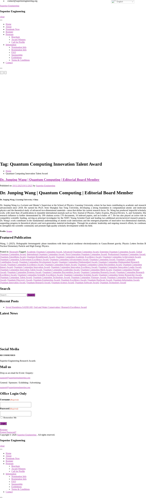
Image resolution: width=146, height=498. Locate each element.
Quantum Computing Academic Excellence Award (78, 257)
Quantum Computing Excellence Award (25, 264)
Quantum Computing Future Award (60, 264)
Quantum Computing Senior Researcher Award (120, 275)
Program (9, 34)
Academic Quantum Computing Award (44, 252)
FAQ (13, 52)
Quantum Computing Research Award (98, 272)
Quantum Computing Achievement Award (122, 257)
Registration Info (19, 50)
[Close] (1, 68)
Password (9, 408)
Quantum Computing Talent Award (16, 277)
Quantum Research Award (38, 282)
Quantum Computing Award (102, 259)
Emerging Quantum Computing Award (117, 252)
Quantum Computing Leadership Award (61, 270)
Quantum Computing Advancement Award (69, 259)
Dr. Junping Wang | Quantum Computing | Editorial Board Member (50, 179)
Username (9, 399)
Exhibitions (16, 57)
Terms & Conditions (20, 60)
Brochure (15, 37)
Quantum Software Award (87, 282)
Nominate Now (13, 29)
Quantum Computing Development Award (38, 262)
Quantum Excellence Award (73, 280)
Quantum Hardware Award (99, 280)
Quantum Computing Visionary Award (88, 277)
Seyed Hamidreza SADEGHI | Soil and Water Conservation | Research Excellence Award (46, 307)
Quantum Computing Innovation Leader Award (119, 267)
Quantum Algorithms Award (13, 257)
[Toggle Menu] (1, 20)
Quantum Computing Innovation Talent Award (21, 270)
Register (9, 32)
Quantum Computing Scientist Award (81, 275)
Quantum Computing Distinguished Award (78, 262)
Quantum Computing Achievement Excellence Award (24, 259)
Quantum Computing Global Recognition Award (100, 264)
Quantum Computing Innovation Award (32, 267)
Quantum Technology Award (113, 282)
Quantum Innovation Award (12, 282)
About (8, 27)
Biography (14, 252)
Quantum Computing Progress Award (24, 272)
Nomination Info (18, 47)
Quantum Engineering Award (46, 280)
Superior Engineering (9, 6)
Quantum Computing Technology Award (51, 277)
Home (8, 24)
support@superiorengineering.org (15, 378)
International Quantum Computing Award (45, 254)
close (2, 17)
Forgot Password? (8, 432)
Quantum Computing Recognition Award (61, 272)
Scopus (9, 231)
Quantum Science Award (62, 282)
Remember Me (10, 417)
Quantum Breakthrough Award (41, 257)
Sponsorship (17, 55)
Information (11, 44)
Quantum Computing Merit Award (96, 270)
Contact (9, 62)
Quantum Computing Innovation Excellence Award (74, 267)
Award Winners (18, 39)
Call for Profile (18, 42)
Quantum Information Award (126, 280)
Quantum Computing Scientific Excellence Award (40, 275)
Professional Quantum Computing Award (126, 254)
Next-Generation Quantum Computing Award (86, 254)
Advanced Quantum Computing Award (81, 252)
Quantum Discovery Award (19, 280)
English (119, 2)
